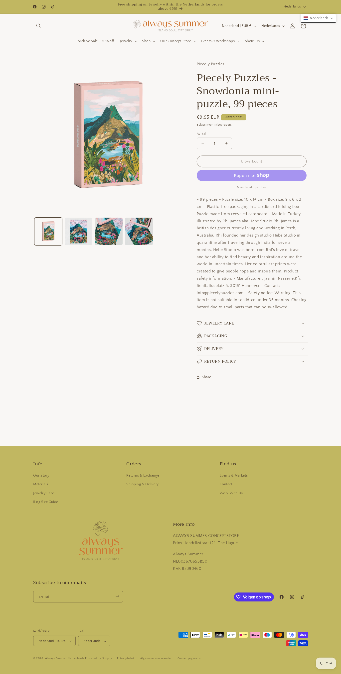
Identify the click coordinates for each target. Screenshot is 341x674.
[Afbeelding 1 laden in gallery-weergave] (48, 231)
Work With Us (231, 493)
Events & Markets (234, 476)
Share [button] (206, 377)
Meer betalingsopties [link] (251, 187)
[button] (38, 25)
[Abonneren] (117, 596)
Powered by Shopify (98, 658)
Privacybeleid (126, 658)
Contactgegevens (189, 658)
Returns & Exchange (142, 476)
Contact (226, 485)
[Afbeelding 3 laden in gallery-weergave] (109, 231)
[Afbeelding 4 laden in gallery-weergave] (139, 231)
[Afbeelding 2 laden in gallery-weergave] (78, 231)
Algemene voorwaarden (156, 658)
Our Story (41, 476)
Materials (40, 485)
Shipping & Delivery (142, 485)
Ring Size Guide (45, 502)
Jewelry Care (43, 493)
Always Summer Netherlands (64, 658)
